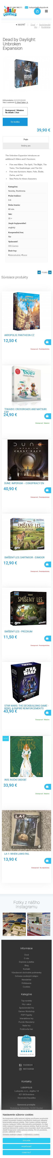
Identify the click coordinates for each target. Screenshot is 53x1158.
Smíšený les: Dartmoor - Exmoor (24, 557)
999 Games (13, 246)
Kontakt (26, 969)
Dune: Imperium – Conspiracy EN (24, 483)
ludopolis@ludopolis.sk (38, 7)
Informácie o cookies (31, 1134)
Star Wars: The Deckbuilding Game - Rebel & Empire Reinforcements (26, 707)
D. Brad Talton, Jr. (21, 102)
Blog (27, 965)
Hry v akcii (26, 1004)
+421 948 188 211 (15, 7)
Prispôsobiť (26, 1146)
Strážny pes (26, 146)
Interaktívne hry (26, 1018)
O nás (26, 958)
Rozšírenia (45, 27)
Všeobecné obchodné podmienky (26, 972)
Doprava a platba (26, 962)
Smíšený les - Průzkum (18, 631)
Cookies (26, 987)
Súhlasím (26, 1140)
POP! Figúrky (26, 1015)
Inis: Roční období (15, 779)
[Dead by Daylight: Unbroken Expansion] (26, 92)
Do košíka (15, 122)
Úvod (33, 25)
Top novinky (26, 1001)
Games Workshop (26, 1011)
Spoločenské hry (26, 1008)
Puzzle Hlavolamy (26, 1022)
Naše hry (26, 1025)
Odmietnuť (26, 1152)
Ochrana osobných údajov (26, 976)
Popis (26, 139)
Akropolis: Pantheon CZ (19, 335)
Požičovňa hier (26, 1029)
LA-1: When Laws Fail (16, 853)
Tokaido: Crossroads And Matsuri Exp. (25, 410)
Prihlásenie (26, 983)
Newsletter (26, 979)
